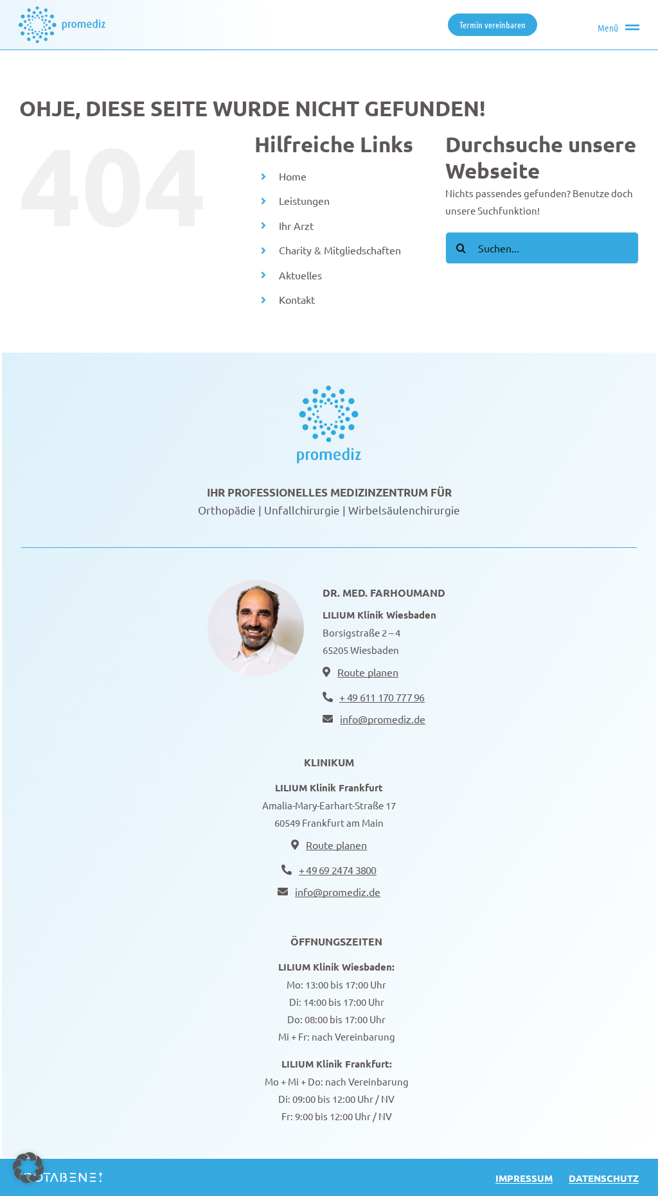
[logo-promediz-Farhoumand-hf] (329, 389)
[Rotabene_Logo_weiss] (61, 1176)
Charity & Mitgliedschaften (341, 249)
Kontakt (297, 299)
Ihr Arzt (296, 225)
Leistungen (304, 200)
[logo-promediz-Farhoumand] (62, 11)
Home (293, 176)
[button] (28, 1167)
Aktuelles (300, 274)
